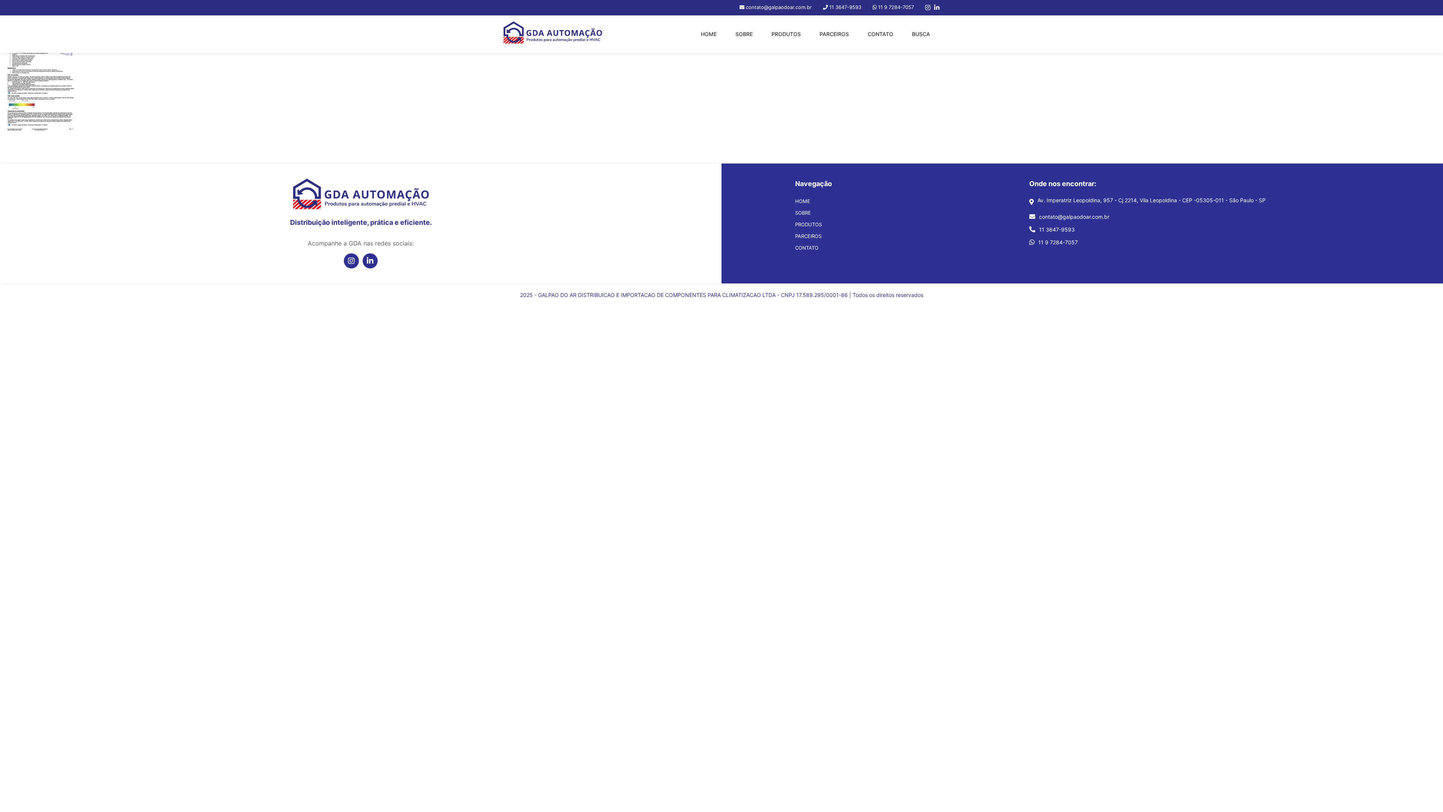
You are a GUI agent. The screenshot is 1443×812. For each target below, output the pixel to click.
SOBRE (744, 34)
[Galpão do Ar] (553, 34)
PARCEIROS (834, 34)
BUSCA (921, 34)
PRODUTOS (786, 34)
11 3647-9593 (1057, 229)
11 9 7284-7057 (1058, 242)
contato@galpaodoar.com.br (1074, 217)
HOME (709, 34)
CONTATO (880, 34)
